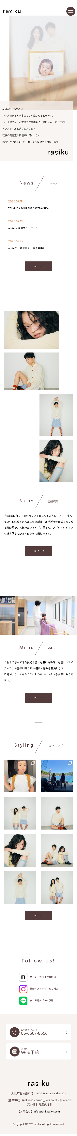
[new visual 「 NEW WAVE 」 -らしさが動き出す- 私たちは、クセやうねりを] (57, 850)
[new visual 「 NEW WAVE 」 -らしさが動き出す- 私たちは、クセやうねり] (20, 850)
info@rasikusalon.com (47, 1112)
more (39, 266)
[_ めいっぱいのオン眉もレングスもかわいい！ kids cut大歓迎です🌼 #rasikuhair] (20, 776)
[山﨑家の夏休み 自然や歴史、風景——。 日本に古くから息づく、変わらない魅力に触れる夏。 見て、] (57, 776)
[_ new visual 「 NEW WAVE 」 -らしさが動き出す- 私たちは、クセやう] (20, 813)
